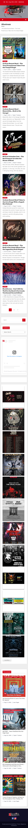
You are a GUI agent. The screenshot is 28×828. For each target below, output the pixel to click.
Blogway (23, 824)
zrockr (15, 371)
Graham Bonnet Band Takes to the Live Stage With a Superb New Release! (14, 202)
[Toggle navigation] (25, 19)
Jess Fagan (16, 702)
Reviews (5, 61)
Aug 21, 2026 (7, 702)
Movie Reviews (7, 710)
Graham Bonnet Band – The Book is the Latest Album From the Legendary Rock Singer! (14, 247)
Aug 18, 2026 (7, 768)
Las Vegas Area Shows (8, 743)
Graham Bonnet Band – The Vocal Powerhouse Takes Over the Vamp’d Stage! (14, 65)
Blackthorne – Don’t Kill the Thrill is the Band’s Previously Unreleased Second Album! (14, 291)
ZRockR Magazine (8, 371)
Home (2, 26)
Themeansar (14, 825)
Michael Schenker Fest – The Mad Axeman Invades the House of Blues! (13, 158)
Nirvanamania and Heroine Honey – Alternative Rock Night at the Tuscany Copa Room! (14, 765)
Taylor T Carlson (16, 69)
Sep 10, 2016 (7, 295)
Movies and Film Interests (17, 710)
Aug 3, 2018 (7, 115)
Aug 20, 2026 (8, 735)
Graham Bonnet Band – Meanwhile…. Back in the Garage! (12, 111)
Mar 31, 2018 (7, 162)
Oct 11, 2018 (7, 69)
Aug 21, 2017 (7, 206)
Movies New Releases (8, 712)
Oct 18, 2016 (7, 251)
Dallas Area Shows (8, 677)
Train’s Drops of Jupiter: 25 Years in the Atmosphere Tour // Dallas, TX (13, 798)
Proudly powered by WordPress (9, 824)
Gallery (15, 677)
